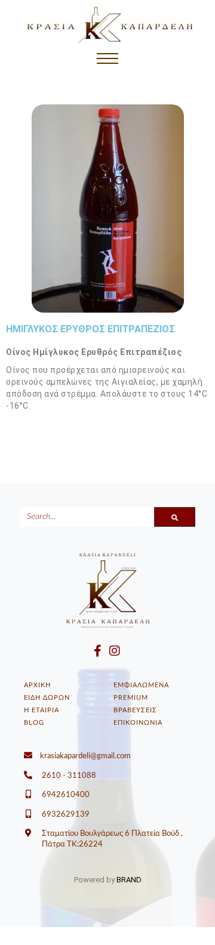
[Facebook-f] (97, 651)
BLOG (34, 722)
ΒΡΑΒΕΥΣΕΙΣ (135, 710)
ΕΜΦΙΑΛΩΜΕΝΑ (141, 685)
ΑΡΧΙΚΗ (37, 685)
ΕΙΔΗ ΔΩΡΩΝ (47, 697)
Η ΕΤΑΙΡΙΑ (41, 710)
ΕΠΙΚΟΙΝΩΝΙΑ (137, 722)
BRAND (129, 879)
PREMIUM (130, 697)
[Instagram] (115, 651)
